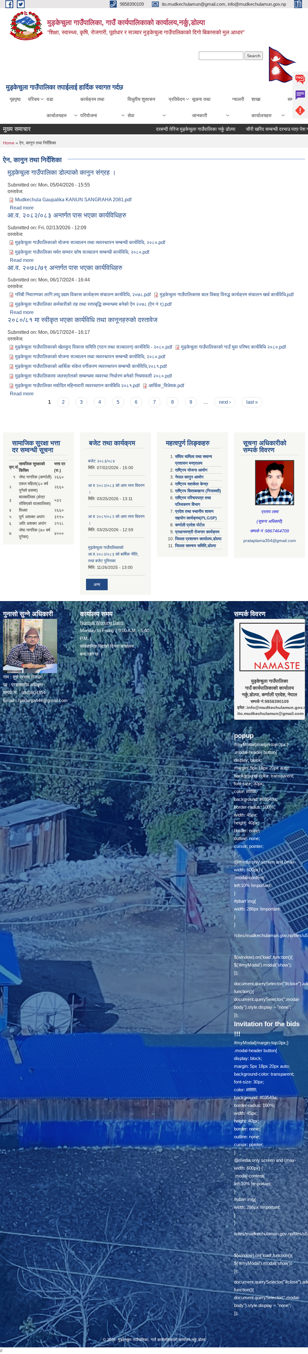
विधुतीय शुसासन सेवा (141, 107)
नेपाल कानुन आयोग (189, 477)
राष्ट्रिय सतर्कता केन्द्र (191, 483)
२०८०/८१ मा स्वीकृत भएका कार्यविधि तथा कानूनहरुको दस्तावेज (82, 320)
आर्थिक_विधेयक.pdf (166, 385)
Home (8, 142)
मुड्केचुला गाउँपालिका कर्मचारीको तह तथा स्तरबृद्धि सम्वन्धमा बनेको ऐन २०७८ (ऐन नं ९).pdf (93, 304)
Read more (22, 207)
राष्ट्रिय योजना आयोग (191, 470)
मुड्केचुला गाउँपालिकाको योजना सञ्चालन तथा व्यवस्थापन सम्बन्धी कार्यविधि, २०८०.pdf (90, 242)
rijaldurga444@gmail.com (43, 700)
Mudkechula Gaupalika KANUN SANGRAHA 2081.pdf (73, 199)
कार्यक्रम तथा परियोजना (92, 107)
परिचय (33, 99)
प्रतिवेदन (177, 99)
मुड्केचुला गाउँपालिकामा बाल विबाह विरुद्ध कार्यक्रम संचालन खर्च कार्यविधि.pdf (227, 294)
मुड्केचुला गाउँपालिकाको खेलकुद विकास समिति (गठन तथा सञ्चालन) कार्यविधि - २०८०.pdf (93, 346)
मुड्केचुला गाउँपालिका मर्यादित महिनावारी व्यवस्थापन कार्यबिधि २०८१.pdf (77, 385)
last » (252, 402)
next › (225, 402)
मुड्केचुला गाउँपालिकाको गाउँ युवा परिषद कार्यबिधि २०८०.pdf (233, 346)
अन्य (97, 584)
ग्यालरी (238, 99)
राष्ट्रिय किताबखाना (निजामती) (198, 490)
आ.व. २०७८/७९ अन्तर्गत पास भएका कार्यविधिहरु (65, 267)
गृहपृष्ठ (15, 99)
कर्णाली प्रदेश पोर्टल (190, 524)
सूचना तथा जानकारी (201, 107)
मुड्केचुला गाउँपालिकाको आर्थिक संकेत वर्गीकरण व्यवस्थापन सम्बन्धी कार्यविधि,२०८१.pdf (91, 366)
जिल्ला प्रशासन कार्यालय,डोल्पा (198, 538)
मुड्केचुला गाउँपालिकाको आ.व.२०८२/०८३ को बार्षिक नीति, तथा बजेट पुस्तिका (113, 554)
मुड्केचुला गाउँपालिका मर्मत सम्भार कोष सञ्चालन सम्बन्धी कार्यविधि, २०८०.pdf (82, 252)
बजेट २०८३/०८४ (101, 461)
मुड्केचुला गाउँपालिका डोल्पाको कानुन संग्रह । (62, 172)
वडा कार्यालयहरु (57, 107)
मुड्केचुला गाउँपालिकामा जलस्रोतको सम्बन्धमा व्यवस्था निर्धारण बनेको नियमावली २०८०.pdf (93, 375)
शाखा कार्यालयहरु (261, 107)
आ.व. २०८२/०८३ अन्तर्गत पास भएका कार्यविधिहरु (67, 215)
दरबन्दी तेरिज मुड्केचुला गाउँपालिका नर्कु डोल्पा (159, 129)
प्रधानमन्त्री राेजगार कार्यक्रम (197, 531)
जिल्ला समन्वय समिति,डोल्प (195, 545)
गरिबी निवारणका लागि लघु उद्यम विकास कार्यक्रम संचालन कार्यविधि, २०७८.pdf (83, 294)
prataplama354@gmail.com (269, 540)
